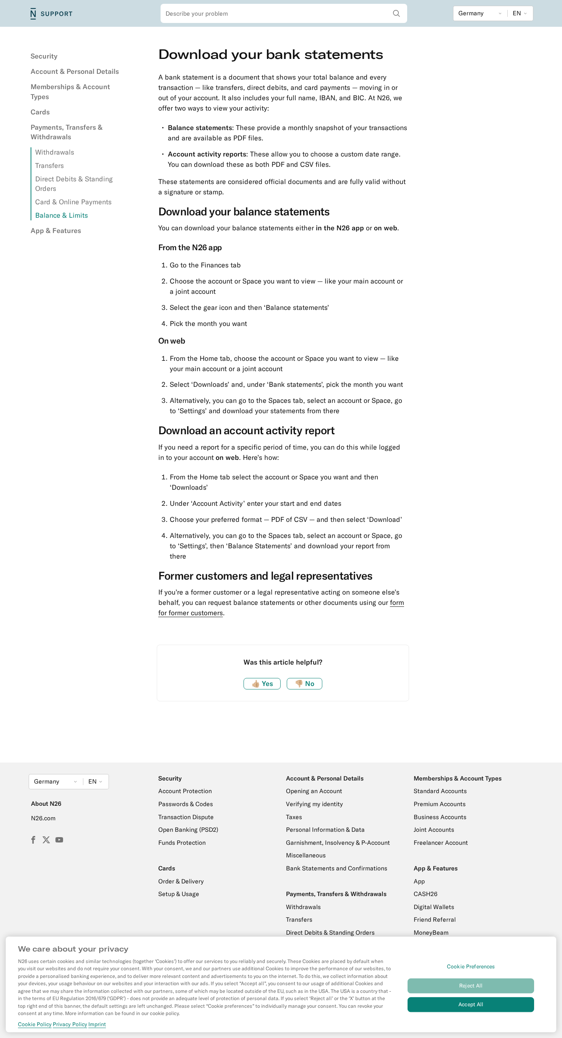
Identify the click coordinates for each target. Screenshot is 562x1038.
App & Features (56, 230)
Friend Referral (435, 919)
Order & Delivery (181, 881)
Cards (40, 112)
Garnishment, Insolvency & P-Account (338, 842)
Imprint (97, 1024)
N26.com (43, 818)
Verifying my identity (314, 804)
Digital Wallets (434, 907)
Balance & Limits (61, 215)
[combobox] (284, 13)
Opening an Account (314, 791)
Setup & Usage (178, 894)
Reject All (470, 985)
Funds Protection (182, 842)
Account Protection (185, 791)
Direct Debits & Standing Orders (330, 932)
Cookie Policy (35, 1024)
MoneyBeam (431, 932)
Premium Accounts (440, 804)
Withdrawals (54, 152)
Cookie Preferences (471, 966)
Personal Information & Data (325, 829)
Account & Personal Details (75, 71)
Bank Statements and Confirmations (336, 868)
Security (44, 56)
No (304, 683)
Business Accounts (440, 817)
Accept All (470, 1004)
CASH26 (425, 894)
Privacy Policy (70, 1024)
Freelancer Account (441, 842)
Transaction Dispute (186, 817)
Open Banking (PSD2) (188, 829)
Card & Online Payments (73, 201)
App (419, 881)
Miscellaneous (306, 855)
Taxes (294, 817)
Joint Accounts (434, 829)
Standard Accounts (440, 791)
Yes (262, 683)
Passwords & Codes (185, 804)
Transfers (49, 165)
